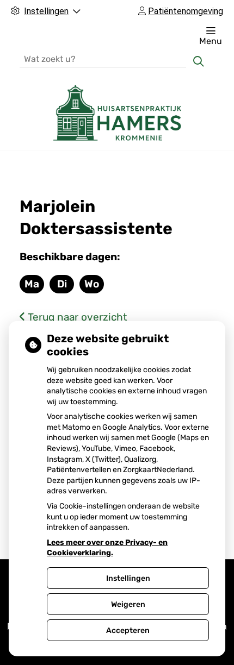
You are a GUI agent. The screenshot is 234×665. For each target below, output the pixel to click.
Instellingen (128, 578)
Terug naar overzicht (76, 317)
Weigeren (128, 604)
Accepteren (128, 630)
